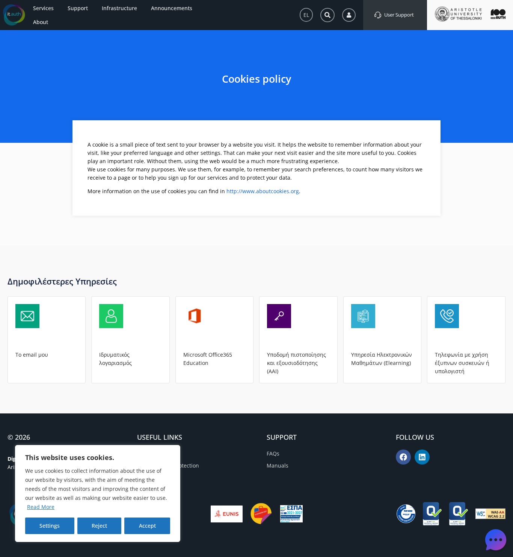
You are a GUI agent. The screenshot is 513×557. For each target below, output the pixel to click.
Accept (147, 525)
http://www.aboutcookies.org (262, 191)
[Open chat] (495, 539)
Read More (40, 506)
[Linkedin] (422, 457)
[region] (97, 493)
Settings (49, 525)
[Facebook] (403, 457)
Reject (99, 525)
